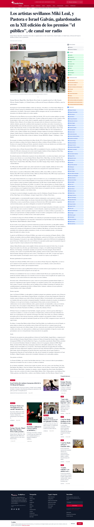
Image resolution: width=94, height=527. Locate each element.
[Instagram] (16, 509)
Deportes (49, 5)
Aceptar (80, 523)
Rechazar (73, 523)
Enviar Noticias (69, 516)
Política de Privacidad (52, 500)
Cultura (66, 5)
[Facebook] (11, 509)
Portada (20, 5)
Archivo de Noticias (34, 515)
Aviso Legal (50, 506)
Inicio (11, 8)
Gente (43, 5)
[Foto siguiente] (63, 71)
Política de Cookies (52, 502)
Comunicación (60, 5)
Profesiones (72, 5)
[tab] (14, 47)
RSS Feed (32, 516)
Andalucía (38, 5)
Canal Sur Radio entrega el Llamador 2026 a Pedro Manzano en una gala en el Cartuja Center (66, 447)
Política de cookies (26, 525)
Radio (31, 8)
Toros (54, 5)
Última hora (26, 5)
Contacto (50, 507)
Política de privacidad (75, 509)
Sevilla (32, 5)
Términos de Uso (51, 504)
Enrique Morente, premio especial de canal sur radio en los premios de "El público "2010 (66, 385)
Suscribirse (74, 505)
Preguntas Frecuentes (71, 514)
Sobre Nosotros (51, 497)
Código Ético (50, 498)
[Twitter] (14, 509)
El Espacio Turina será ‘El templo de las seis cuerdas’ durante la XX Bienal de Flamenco (17, 408)
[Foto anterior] (12, 71)
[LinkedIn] (18, 509)
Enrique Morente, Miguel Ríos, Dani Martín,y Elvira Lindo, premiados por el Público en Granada (17, 431)
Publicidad (68, 512)
